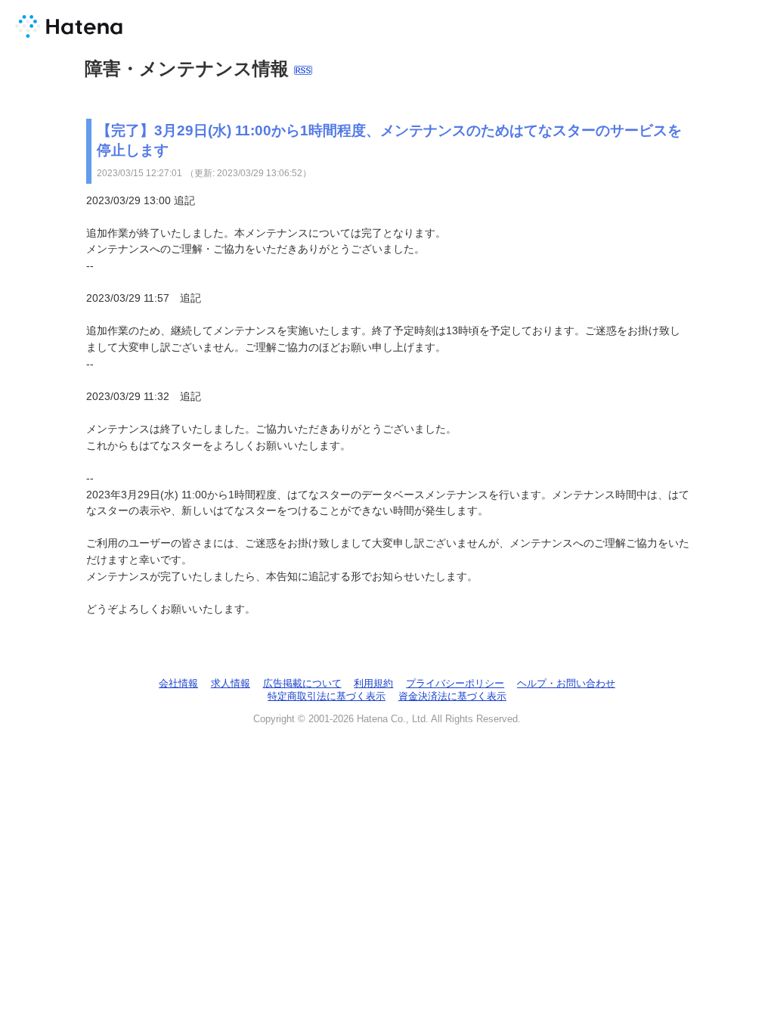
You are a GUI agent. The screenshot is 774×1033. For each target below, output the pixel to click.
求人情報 (230, 683)
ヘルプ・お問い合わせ (566, 683)
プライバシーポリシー (455, 683)
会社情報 (178, 683)
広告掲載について (302, 683)
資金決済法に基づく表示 (452, 696)
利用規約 (373, 683)
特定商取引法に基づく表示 (326, 696)
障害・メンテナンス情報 (187, 68)
